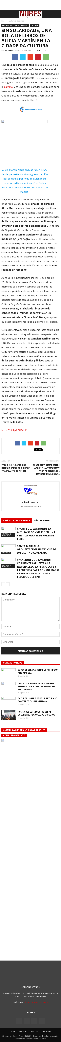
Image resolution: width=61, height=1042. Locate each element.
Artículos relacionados (16, 520)
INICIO (13, 1031)
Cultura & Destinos (10, 25)
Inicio (3, 21)
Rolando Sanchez (12, 50)
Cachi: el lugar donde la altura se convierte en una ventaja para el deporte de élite (36, 534)
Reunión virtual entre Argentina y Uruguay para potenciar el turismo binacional (46, 469)
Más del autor (42, 520)
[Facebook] (19, 1021)
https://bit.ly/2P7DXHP (14, 430)
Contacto (46, 1031)
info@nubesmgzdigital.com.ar (36, 1002)
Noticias (23, 1031)
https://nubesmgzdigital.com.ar (30, 506)
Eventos (24, 25)
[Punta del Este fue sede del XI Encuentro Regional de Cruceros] (8, 715)
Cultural (35, 25)
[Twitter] (27, 1021)
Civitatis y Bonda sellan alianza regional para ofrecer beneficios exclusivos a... (36, 686)
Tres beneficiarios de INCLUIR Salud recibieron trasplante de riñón (15, 467)
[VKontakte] (34, 1021)
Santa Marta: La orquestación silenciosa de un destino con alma (36, 549)
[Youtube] (42, 1021)
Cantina (8, 86)
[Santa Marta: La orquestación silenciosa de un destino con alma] (8, 549)
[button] (57, 14)
